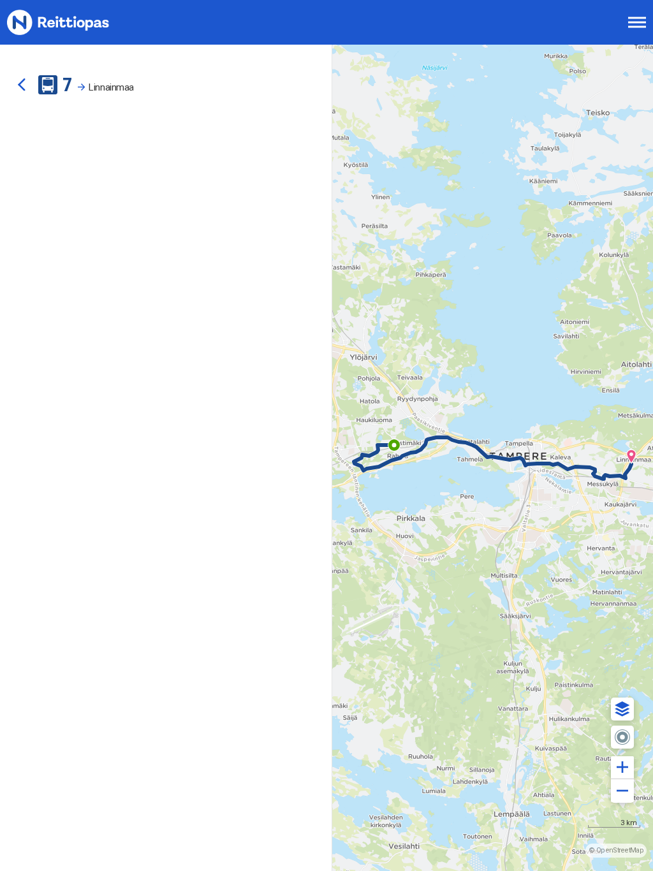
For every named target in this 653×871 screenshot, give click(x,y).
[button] (622, 709)
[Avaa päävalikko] (637, 22)
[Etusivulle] (73, 22)
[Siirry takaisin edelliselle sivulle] (21, 84)
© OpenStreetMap (616, 850)
